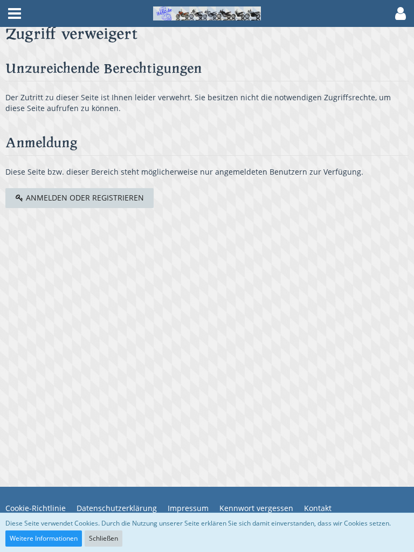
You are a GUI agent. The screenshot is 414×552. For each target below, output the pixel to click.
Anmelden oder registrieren (84, 197)
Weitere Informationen (44, 538)
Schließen (103, 538)
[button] (14, 13)
